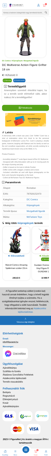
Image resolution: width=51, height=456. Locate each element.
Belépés (7, 392)
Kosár (5, 403)
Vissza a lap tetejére (26, 322)
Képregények (17, 61)
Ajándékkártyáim (11, 406)
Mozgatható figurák (31, 61)
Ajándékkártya (10, 368)
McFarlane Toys (34, 217)
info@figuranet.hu (10, 342)
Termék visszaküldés (13, 382)
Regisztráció (9, 396)
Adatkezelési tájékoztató (14, 378)
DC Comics (6, 61)
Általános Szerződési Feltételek (18, 375)
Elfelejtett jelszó (10, 399)
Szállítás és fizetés (12, 371)
